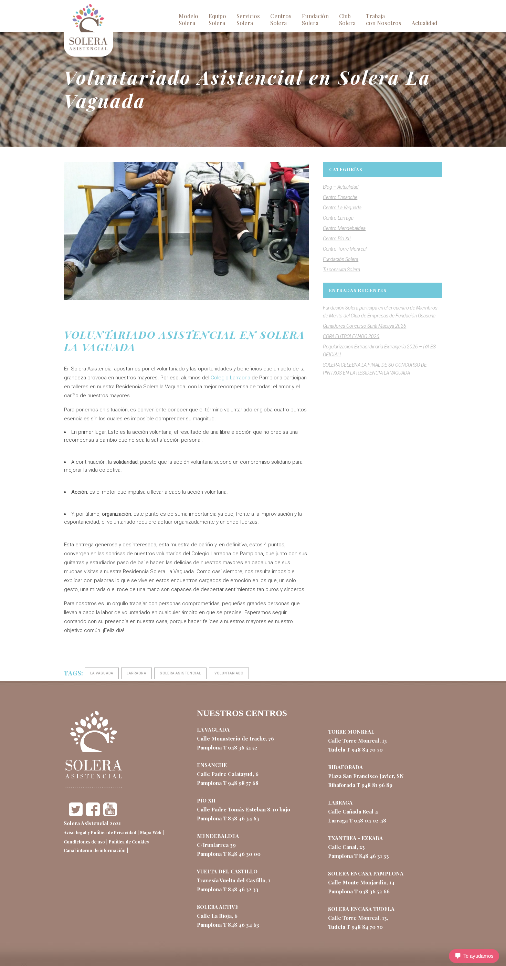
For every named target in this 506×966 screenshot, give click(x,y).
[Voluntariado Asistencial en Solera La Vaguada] (186, 231)
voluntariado (228, 673)
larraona (136, 673)
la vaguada (101, 673)
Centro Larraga (338, 218)
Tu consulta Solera (341, 269)
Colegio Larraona (230, 378)
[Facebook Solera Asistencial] (93, 814)
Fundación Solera (340, 259)
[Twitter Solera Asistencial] (76, 814)
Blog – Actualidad (341, 187)
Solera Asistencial (180, 673)
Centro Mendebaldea (344, 228)
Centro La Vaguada (342, 207)
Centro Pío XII (337, 238)
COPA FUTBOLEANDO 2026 (351, 336)
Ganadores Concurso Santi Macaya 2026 (364, 326)
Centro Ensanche (340, 197)
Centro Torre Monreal (345, 249)
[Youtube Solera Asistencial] (110, 814)
